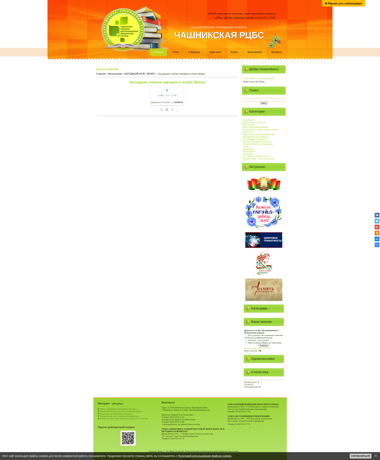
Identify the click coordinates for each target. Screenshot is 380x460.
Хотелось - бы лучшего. (259, 340)
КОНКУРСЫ (248, 132)
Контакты (276, 52)
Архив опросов (263, 348)
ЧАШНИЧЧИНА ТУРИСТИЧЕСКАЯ (258, 159)
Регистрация (257, 78)
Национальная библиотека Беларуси (116, 414)
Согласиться (360, 456)
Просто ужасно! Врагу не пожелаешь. (265, 343)
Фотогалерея (254, 52)
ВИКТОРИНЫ (249, 125)
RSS (273, 78)
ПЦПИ (245, 147)
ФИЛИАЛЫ (247, 154)
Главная (158, 52)
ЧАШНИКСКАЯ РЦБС (219, 35)
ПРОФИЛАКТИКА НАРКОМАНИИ (258, 144)
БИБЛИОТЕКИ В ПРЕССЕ (254, 122)
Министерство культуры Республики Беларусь (121, 411)
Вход (267, 78)
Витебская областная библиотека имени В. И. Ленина (124, 418)
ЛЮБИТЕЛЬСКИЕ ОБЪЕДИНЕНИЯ (258, 135)
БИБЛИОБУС (249, 120)
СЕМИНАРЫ (248, 149)
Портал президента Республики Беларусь (119, 409)
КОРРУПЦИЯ (249, 151)
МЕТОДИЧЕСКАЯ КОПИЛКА (255, 137)
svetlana (178, 102)
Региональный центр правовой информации (119, 416)
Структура (194, 52)
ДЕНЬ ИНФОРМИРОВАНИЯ (255, 127)
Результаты (249, 348)
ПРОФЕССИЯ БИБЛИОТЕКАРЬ (257, 142)
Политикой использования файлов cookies (204, 455)
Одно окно (215, 52)
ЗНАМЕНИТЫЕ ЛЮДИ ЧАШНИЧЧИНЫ (260, 130)
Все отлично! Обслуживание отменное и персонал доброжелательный (263, 336)
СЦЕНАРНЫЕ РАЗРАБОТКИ (256, 156)
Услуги (234, 52)
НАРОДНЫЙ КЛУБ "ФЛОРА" (140, 74)
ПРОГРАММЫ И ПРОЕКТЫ (255, 139)
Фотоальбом (115, 74)
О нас (176, 52)
